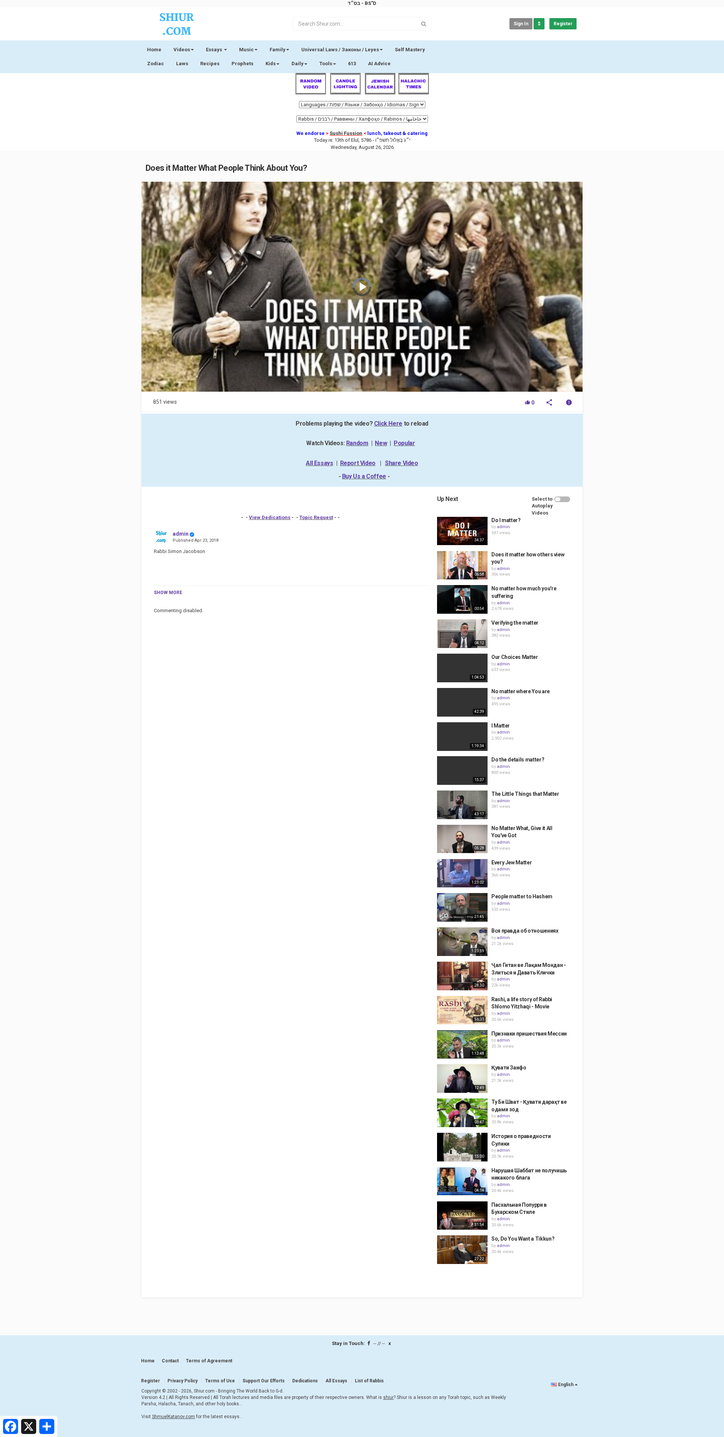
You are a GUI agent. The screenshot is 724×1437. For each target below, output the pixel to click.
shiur (388, 1397)
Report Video (358, 463)
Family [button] (277, 49)
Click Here (388, 423)
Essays (214, 49)
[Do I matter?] (462, 531)
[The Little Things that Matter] (462, 805)
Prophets (242, 63)
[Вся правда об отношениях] (462, 941)
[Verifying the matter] (462, 633)
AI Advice (379, 63)
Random (357, 443)
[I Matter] (462, 736)
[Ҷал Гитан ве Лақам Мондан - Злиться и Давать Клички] (462, 976)
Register (563, 23)
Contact (170, 1360)
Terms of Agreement (209, 1360)
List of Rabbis (369, 1380)
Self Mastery (410, 49)
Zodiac (155, 63)
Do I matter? (506, 520)
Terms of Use (220, 1380)
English (566, 1384)
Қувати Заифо (508, 1068)
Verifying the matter (514, 623)
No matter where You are (520, 691)
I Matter (500, 726)
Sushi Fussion (346, 133)
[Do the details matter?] (462, 770)
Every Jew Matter (511, 862)
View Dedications (269, 517)
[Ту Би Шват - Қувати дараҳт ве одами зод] (462, 1112)
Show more (168, 592)
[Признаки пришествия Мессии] (462, 1044)
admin (181, 534)
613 (352, 63)
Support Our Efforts (263, 1380)
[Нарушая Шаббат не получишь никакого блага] (462, 1181)
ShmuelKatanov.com (173, 1416)
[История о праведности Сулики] (462, 1147)
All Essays (319, 463)
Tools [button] (325, 63)
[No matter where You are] (462, 702)
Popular (404, 443)
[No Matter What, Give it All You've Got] (462, 839)
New (381, 443)
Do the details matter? (517, 760)
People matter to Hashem (521, 896)
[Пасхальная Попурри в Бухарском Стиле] (462, 1215)
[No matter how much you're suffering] (462, 599)
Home (154, 49)
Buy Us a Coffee (364, 476)
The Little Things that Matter (525, 794)
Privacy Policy (182, 1380)
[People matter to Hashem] (462, 907)
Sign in (521, 23)
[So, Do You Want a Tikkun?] (462, 1249)
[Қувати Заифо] (462, 1078)
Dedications (305, 1380)
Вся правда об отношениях (524, 931)
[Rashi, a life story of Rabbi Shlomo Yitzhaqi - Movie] (462, 1010)
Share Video (401, 463)
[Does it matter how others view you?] (462, 565)
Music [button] (246, 49)
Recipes (209, 63)
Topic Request (316, 517)
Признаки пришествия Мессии (529, 1034)
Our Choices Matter (514, 657)
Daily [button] (297, 63)
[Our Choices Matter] (462, 668)
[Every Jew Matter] (462, 873)
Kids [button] (270, 63)
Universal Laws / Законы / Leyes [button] (340, 49)
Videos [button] (181, 49)
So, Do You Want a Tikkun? (522, 1239)
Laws (182, 63)
